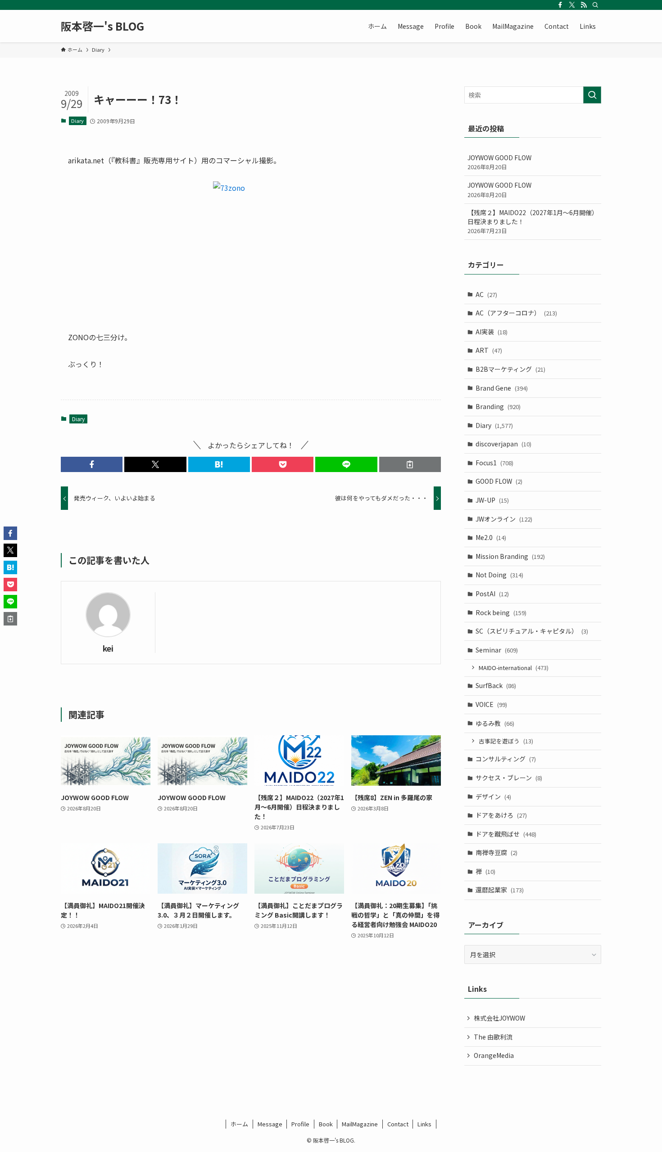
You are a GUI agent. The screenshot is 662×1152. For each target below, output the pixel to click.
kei (108, 648)
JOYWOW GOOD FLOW (499, 162)
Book (326, 1124)
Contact (397, 1124)
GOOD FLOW (499, 481)
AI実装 (492, 331)
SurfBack (496, 685)
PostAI (492, 593)
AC (486, 294)
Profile (300, 1124)
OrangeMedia (494, 1055)
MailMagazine (360, 1124)
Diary (77, 120)
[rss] (583, 5)
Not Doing (499, 574)
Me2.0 (491, 537)
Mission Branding (510, 556)
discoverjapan (503, 443)
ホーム (239, 1124)
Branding (498, 406)
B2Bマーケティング (510, 369)
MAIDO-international (514, 667)
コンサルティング (506, 758)
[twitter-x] (572, 5)
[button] (91, 464)
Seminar (497, 649)
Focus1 (494, 462)
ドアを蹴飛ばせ (506, 833)
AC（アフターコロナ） (516, 312)
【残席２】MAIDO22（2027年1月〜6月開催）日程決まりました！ (532, 221)
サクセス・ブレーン (509, 777)
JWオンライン (504, 518)
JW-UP (492, 499)
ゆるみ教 (495, 723)
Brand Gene (502, 387)
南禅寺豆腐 (496, 852)
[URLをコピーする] (410, 464)
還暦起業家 (500, 889)
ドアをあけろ (501, 814)
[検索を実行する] (592, 95)
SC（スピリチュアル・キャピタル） (532, 630)
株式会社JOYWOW (499, 1017)
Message (270, 1124)
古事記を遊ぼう (506, 741)
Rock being (501, 612)
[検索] (595, 5)
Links (424, 1124)
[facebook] (560, 5)
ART (489, 350)
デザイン (493, 796)
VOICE (491, 704)
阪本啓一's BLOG (102, 26)
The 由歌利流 (493, 1036)
